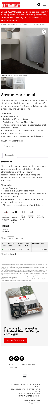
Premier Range (14, 24)
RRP (42, 243)
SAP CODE (4, 244)
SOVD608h (11, 249)
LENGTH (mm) (27, 244)
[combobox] (10, 238)
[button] (44, 4)
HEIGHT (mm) (20, 244)
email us (35, 18)
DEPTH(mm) (36, 243)
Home (3, 24)
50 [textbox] (10, 239)
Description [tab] (10, 155)
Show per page (12, 238)
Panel (25, 24)
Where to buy (9, 146)
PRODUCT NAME (11, 244)
